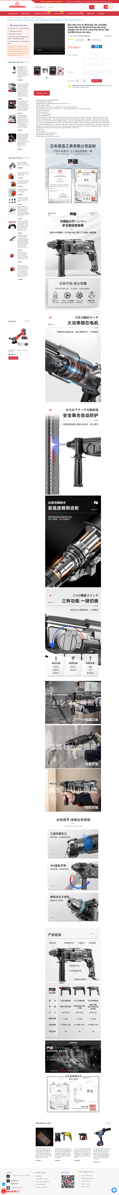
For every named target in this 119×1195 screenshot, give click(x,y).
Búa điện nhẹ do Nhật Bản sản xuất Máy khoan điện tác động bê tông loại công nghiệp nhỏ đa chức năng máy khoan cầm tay (45, 20)
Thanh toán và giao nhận (42, 1181)
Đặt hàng (98, 81)
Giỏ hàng (96, 1)
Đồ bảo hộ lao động (76, 13)
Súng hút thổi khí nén (43, 13)
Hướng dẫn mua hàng (42, 1179)
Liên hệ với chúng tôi (41, 1187)
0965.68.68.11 (14, 1181)
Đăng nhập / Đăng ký (107, 1)
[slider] (71, 39)
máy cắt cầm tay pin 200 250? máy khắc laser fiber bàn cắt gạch (23, 199)
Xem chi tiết (13, 358)
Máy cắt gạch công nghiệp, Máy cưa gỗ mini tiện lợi (23, 174)
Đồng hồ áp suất (85, 1184)
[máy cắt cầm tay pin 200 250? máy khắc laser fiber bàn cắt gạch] (12, 201)
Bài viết (91, 13)
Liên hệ (101, 13)
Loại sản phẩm (39, 7)
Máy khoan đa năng (37, 17)
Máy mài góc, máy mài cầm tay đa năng (17, 350)
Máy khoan (26, 17)
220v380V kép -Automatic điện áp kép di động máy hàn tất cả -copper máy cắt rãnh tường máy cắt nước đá (23, 255)
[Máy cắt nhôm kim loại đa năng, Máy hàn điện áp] (12, 192)
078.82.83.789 (14, 1183)
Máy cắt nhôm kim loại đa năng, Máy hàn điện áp (23, 190)
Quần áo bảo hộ (85, 1187)
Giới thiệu (38, 1176)
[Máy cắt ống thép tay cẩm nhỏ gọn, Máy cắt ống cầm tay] (12, 165)
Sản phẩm (26, 13)
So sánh (88, 1)
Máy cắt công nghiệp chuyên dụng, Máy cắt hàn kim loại (23, 182)
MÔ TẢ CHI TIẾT (42, 93)
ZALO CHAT (65, 1172)
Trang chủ (14, 13)
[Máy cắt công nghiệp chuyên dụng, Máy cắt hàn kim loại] (12, 184)
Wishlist (80, 1)
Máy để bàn (60, 13)
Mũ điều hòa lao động (87, 1178)
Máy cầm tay (18, 17)
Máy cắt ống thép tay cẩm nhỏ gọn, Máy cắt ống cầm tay (23, 163)
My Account (72, 1)
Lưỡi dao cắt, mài (86, 1181)
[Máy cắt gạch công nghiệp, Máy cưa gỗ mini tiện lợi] (12, 176)
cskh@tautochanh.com (17, 1187)
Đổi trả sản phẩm (40, 1184)
